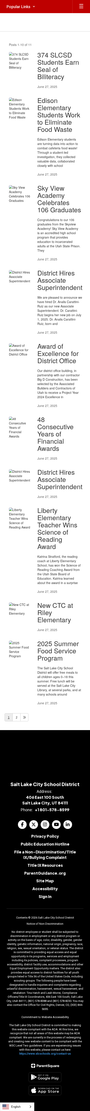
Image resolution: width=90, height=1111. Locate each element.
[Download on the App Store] (45, 1090)
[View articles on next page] (24, 717)
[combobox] (17, 1106)
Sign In (45, 896)
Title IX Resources (45, 865)
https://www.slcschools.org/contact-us (45, 1053)
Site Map (45, 880)
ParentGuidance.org (45, 873)
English (16, 1106)
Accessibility (45, 888)
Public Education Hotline (45, 843)
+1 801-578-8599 (52, 809)
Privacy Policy (45, 836)
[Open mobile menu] (81, 6)
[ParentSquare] (45, 1065)
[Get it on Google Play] (45, 1077)
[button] (21, 6)
